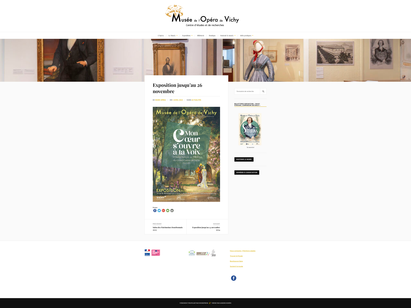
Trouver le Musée (236, 256)
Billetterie (200, 35)
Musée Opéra (160, 100)
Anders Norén (225, 303)
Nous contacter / (236, 251)
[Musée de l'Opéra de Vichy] (205, 25)
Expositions (186, 35)
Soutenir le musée (227, 35)
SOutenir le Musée (244, 159)
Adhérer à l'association (246, 172)
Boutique (212, 35)
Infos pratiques (245, 35)
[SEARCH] (263, 91)
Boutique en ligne (236, 261)
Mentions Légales (249, 251)
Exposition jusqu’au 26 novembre (177, 88)
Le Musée (172, 35)
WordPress (203, 303)
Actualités (196, 100)
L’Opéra (161, 35)
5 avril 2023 (178, 100)
